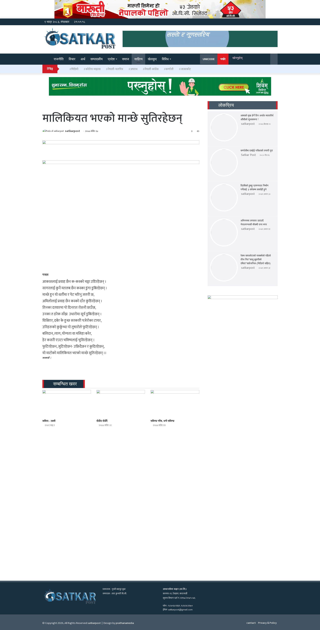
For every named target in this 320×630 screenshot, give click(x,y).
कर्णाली (170, 69)
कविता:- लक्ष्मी (48, 421)
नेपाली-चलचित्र (115, 69)
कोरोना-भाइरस (93, 69)
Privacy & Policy (267, 623)
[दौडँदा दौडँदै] (120, 403)
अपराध (134, 69)
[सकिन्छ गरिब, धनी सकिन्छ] (175, 403)
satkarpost (72, 131)
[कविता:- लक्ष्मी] (66, 403)
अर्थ (83, 59)
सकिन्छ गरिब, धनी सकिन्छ (162, 421)
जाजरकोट (186, 69)
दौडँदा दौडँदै (101, 421)
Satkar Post (248, 155)
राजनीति (59, 59)
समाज (125, 59)
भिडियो (74, 69)
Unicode (209, 59)
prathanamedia (125, 623)
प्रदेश (111, 59)
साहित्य (138, 59)
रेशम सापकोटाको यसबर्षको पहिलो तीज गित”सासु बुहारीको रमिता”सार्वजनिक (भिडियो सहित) (256, 259)
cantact (251, 623)
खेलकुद (152, 59)
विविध (165, 59)
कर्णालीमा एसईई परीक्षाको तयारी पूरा (257, 150)
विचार (72, 59)
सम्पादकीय (96, 59)
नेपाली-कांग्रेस (152, 69)
